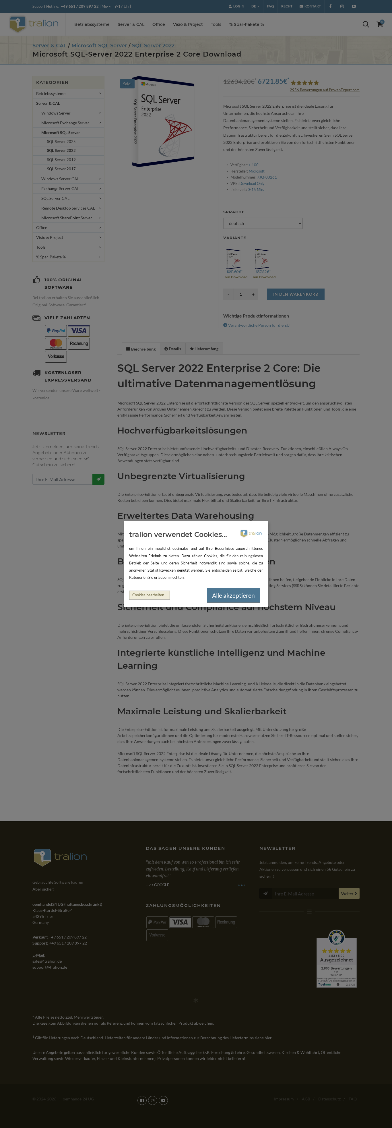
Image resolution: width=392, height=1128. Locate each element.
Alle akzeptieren (233, 595)
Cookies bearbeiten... (149, 595)
